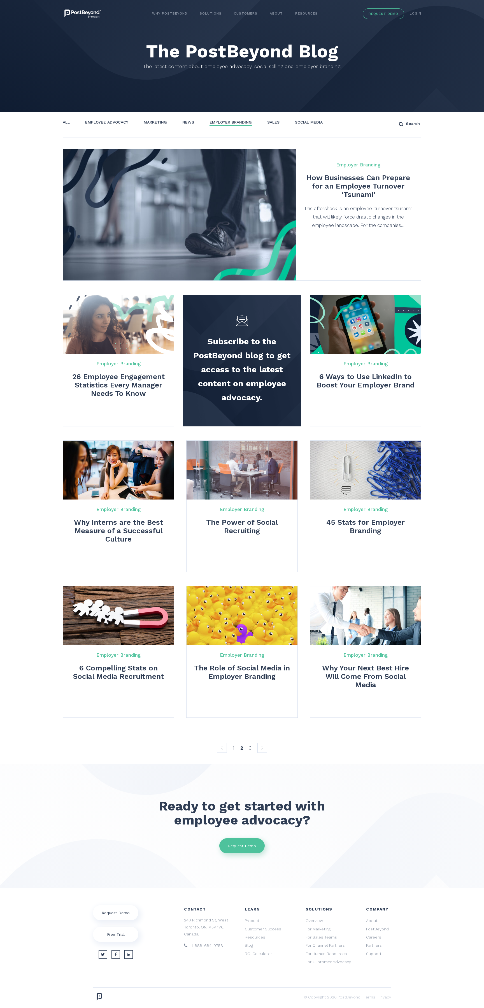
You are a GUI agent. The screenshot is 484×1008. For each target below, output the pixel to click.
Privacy (384, 997)
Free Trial (116, 934)
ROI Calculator (258, 953)
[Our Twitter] (103, 954)
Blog (249, 945)
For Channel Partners (325, 945)
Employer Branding (231, 122)
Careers (373, 937)
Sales (273, 122)
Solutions (211, 13)
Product (252, 920)
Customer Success (263, 929)
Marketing (155, 122)
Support (373, 953)
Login (415, 13)
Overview (314, 920)
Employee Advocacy (106, 122)
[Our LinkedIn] (128, 954)
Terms (369, 997)
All (66, 122)
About (276, 13)
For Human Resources (326, 953)
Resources (306, 13)
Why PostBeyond (169, 13)
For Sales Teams (321, 937)
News (188, 122)
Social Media (309, 122)
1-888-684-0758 (206, 945)
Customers (245, 13)
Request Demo (383, 14)
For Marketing (318, 929)
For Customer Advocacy (328, 962)
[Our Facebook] (115, 954)
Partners (374, 945)
